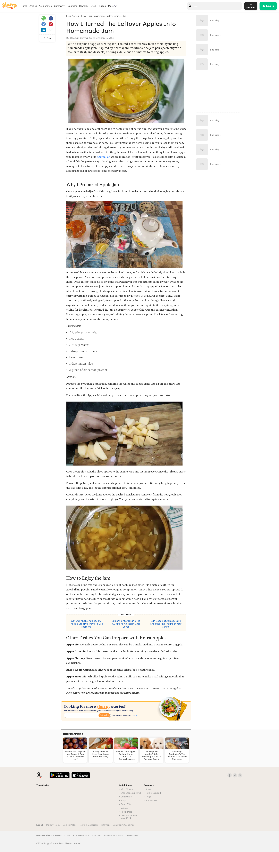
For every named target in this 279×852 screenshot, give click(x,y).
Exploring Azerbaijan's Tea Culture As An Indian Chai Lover (126, 623)
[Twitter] (235, 775)
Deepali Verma (79, 38)
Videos (102, 6)
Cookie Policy (69, 824)
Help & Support (153, 792)
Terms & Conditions (88, 824)
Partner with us (153, 800)
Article (76, 16)
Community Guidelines (123, 824)
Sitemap (105, 824)
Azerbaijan (104, 157)
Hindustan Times (63, 835)
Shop (93, 6)
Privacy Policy (53, 824)
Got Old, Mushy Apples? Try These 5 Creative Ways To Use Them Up (86, 623)
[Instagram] (240, 775)
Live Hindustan (82, 835)
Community (59, 6)
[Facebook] (229, 775)
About (148, 789)
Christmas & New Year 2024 (129, 817)
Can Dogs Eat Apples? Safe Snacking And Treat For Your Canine (165, 623)
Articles (33, 6)
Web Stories (45, 6)
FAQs (148, 796)
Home (24, 6)
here (135, 715)
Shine (120, 835)
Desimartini (109, 835)
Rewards (83, 6)
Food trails (126, 811)
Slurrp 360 (126, 804)
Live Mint (96, 835)
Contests (72, 6)
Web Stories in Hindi (131, 792)
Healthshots (132, 835)
